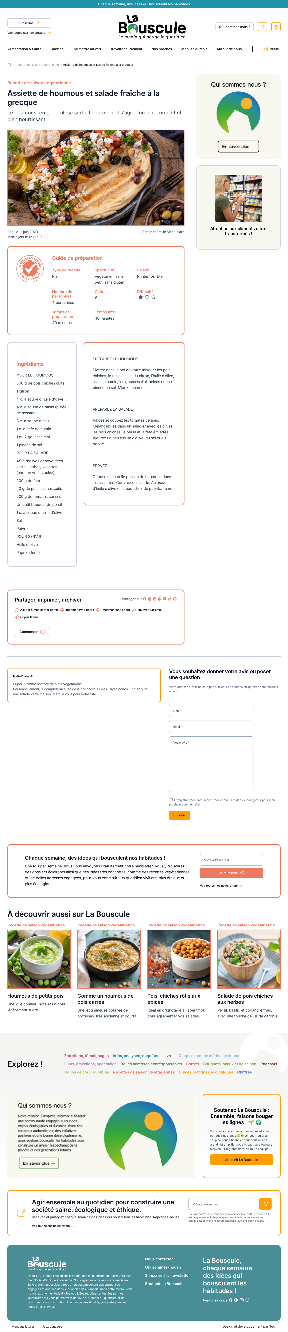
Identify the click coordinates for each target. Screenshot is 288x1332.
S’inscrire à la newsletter (167, 1275)
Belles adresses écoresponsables (151, 1064)
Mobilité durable (194, 49)
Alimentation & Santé (24, 49)
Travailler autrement (126, 49)
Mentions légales (23, 1326)
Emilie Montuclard (170, 232)
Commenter (28, 632)
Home (9, 65)
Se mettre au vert (87, 49)
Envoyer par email (149, 609)
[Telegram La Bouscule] (165, 599)
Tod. (272, 1326)
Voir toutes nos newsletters (26, 32)
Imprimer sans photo (116, 609)
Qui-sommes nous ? (234, 27)
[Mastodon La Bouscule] (160, 599)
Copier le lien (29, 617)
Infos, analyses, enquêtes (136, 1055)
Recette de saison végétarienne (37, 64)
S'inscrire (26, 23)
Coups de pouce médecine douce (209, 1055)
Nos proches (161, 49)
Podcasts (268, 1064)
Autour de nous (229, 49)
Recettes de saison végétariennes (144, 1072)
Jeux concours (52, 1326)
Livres (169, 1055)
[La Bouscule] (152, 26)
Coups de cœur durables (86, 1072)
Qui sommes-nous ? (163, 1267)
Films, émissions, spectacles (90, 1064)
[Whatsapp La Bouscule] (170, 599)
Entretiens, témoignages (86, 1055)
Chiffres (244, 1072)
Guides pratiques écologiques (206, 1072)
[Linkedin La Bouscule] (155, 599)
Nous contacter (159, 1259)
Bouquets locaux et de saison (229, 1064)
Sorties (192, 1064)
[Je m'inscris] (265, 1204)
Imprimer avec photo (79, 609)
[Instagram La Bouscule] (150, 599)
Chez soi (57, 49)
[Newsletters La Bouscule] (247, 1300)
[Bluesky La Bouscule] (175, 599)
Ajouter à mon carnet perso (39, 609)
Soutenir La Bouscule (241, 1160)
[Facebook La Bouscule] (145, 599)
